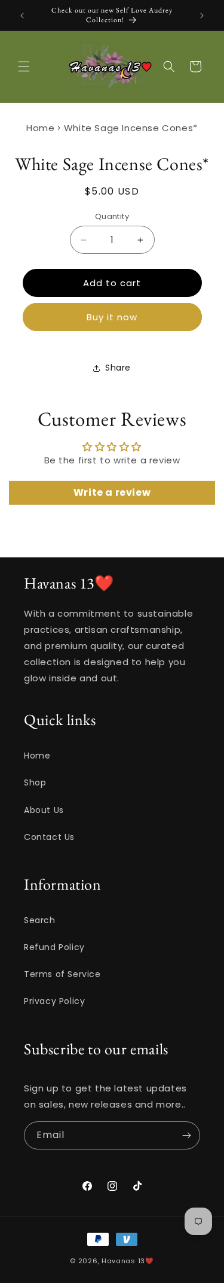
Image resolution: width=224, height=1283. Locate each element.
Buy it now (112, 317)
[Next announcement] (202, 15)
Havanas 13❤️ (128, 1261)
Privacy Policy (54, 1001)
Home (40, 128)
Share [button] (118, 368)
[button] (24, 66)
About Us (44, 810)
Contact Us (49, 837)
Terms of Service (62, 974)
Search (40, 920)
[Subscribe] (186, 1135)
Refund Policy (54, 947)
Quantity (112, 216)
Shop (35, 782)
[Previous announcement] (22, 15)
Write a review (112, 492)
